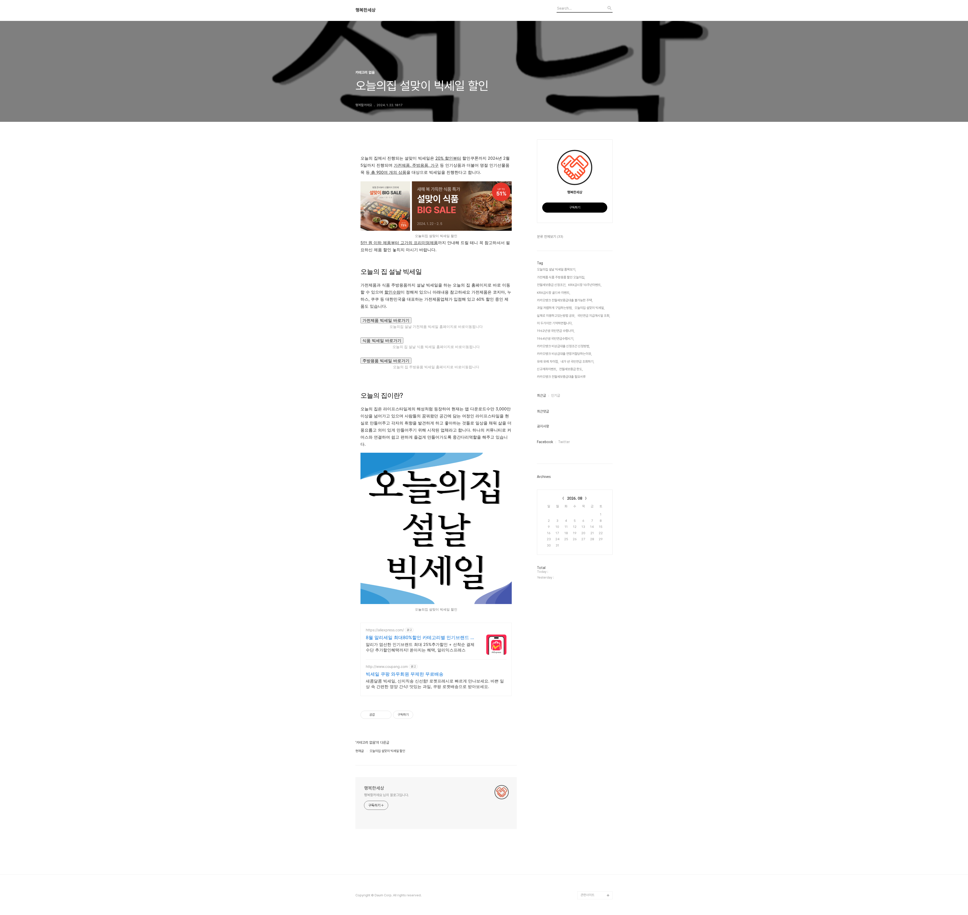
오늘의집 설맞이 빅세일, (589, 308)
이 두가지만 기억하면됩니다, (554, 323)
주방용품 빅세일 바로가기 (385, 360)
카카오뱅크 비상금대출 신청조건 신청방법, (563, 346)
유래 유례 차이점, (548, 361)
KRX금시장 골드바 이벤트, (553, 293)
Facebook (545, 442)
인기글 (555, 395)
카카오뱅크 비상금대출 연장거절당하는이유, (564, 354)
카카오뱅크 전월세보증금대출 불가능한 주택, (565, 300)
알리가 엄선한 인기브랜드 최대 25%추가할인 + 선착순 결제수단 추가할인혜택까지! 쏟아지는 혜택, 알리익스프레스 (420, 647)
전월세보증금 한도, (571, 369)
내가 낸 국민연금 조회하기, (577, 361)
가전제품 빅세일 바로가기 (385, 320)
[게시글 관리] (386, 715)
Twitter (564, 442)
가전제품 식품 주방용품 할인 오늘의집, (561, 277)
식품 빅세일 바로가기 (381, 340)
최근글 (541, 395)
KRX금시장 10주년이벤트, (584, 285)
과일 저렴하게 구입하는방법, (554, 308)
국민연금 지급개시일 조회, (593, 316)
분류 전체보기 (550, 237)
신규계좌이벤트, (547, 369)
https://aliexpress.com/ (385, 630)
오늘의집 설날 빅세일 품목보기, (556, 269)
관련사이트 (587, 895)
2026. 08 (574, 498)
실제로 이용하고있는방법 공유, (556, 316)
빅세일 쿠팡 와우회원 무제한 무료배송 (404, 674)
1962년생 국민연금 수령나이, (555, 331)
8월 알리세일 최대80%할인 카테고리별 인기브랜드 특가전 (420, 638)
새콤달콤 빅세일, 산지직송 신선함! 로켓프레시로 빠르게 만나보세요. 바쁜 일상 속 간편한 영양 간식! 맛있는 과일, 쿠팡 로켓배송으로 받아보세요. (435, 683)
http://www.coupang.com (387, 666)
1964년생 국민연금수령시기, (555, 338)
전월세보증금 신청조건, (551, 285)
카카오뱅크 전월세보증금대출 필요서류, (561, 377)
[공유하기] (379, 715)
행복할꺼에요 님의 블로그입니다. (386, 795)
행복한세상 (365, 10)
